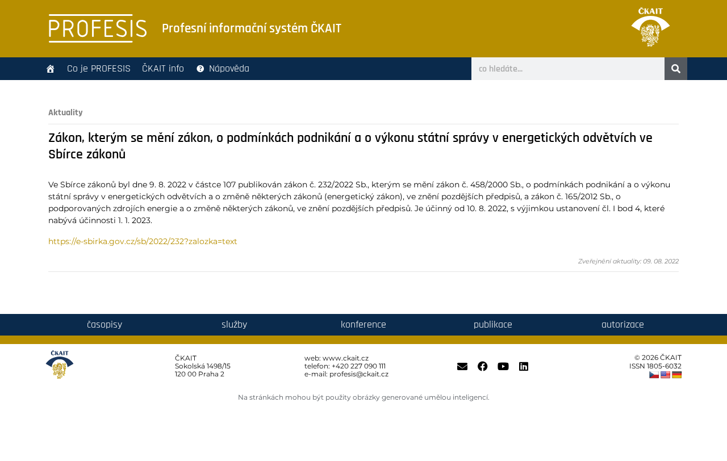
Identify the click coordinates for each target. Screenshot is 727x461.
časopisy (104, 324)
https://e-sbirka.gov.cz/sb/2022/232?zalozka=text (142, 241)
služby (234, 324)
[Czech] (654, 374)
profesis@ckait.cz (358, 374)
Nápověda (229, 68)
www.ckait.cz (346, 358)
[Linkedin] (524, 366)
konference (363, 324)
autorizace (622, 324)
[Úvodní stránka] (50, 68)
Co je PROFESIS (99, 68)
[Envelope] (462, 366)
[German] (676, 374)
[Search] (676, 68)
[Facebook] (483, 366)
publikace (493, 324)
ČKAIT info (163, 68)
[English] (665, 374)
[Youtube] (503, 366)
